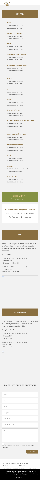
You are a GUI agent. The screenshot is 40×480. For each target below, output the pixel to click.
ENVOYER (32, 451)
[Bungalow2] (20, 352)
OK (16, 477)
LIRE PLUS (21, 477)
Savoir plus (5, 447)
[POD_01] (20, 277)
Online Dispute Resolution (19, 468)
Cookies (34, 468)
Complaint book (7, 468)
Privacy (29, 468)
